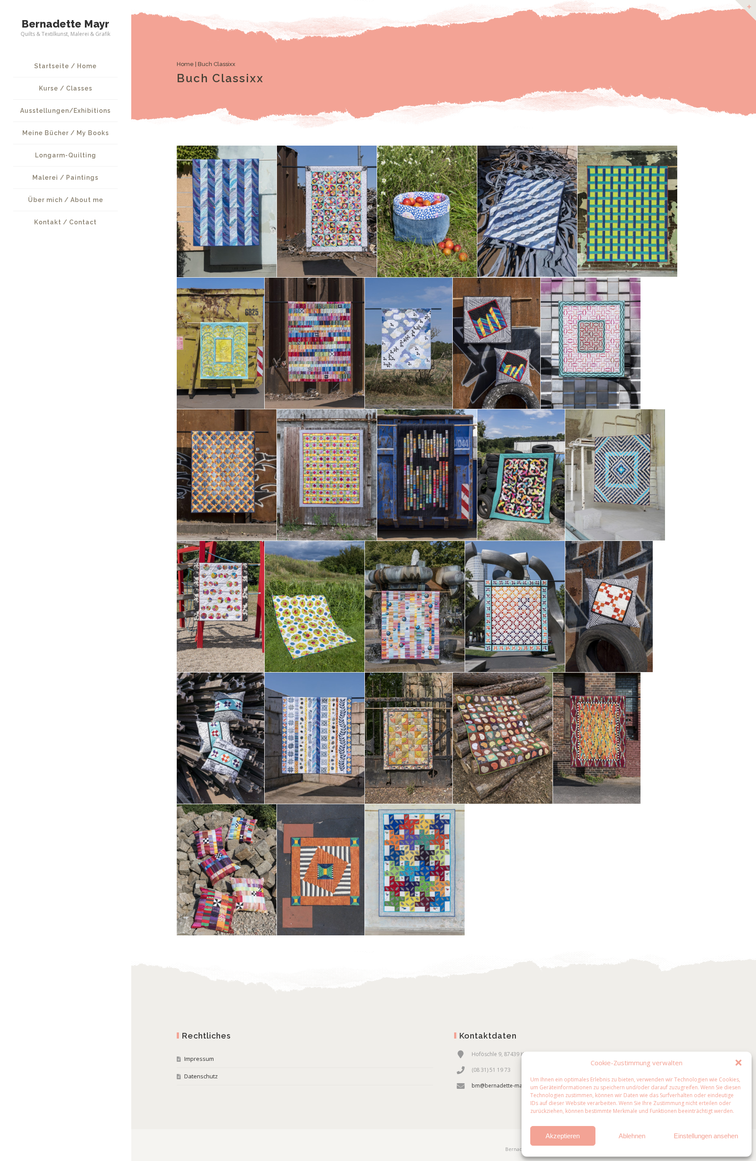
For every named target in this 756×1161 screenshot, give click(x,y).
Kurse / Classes (65, 88)
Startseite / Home (65, 66)
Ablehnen (632, 1136)
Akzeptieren (563, 1136)
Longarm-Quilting (65, 155)
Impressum (199, 1059)
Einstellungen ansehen (706, 1136)
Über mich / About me (65, 199)
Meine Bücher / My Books (65, 132)
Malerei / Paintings (65, 177)
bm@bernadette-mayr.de (503, 1085)
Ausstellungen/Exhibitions (65, 110)
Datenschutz (201, 1076)
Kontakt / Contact (65, 222)
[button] (738, 1062)
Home (185, 64)
